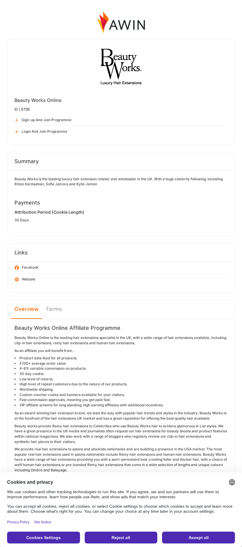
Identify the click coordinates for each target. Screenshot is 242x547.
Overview (26, 309)
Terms (54, 309)
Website (28, 279)
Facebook (30, 267)
